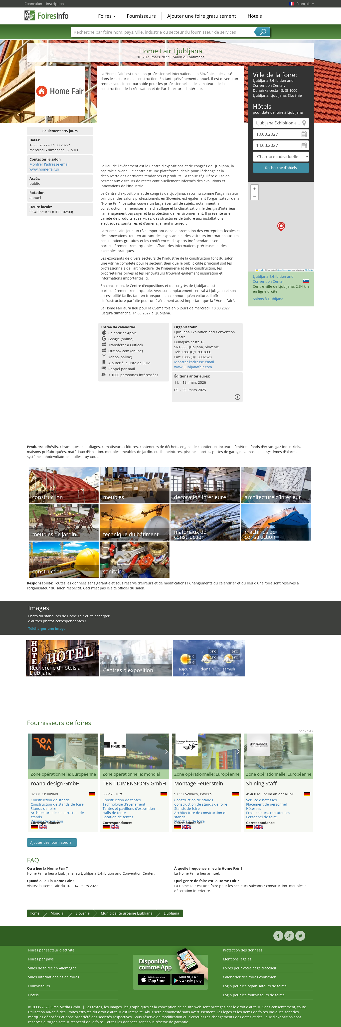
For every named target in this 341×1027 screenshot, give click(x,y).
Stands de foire (43, 808)
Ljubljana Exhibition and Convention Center (273, 279)
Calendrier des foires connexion (249, 977)
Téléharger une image (46, 628)
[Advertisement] (170, 129)
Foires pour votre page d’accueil (249, 968)
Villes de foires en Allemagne (52, 968)
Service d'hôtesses (261, 800)
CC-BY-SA (309, 270)
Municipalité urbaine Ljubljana (127, 913)
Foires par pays (41, 959)
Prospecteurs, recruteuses (268, 812)
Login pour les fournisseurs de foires (254, 995)
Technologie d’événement (124, 804)
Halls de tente (114, 812)
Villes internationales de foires (53, 977)
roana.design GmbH (55, 783)
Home (34, 913)
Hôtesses (253, 808)
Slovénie (83, 913)
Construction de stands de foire (57, 804)
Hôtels (255, 16)
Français (304, 3)
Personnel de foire (261, 817)
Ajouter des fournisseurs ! (52, 842)
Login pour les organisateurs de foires (255, 986)
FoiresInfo (49, 15)
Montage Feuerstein (198, 783)
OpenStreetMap (284, 270)
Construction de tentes (122, 800)
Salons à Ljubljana (268, 298)
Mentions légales (237, 959)
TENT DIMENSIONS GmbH (134, 783)
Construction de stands (50, 800)
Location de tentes (118, 817)
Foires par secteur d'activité (51, 950)
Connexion (33, 3)
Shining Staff (261, 783)
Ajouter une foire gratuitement (201, 16)
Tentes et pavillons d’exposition (129, 808)
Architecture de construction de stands (57, 814)
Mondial (57, 913)
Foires (105, 16)
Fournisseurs (141, 16)
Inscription (55, 3)
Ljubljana (171, 913)
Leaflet (261, 270)
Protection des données (242, 950)
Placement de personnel (266, 804)
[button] (281, 226)
